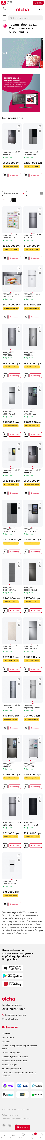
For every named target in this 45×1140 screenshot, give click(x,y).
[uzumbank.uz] (8, 1085)
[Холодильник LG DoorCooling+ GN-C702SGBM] (33, 806)
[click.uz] (37, 1085)
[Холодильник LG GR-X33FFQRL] (12, 454)
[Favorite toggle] (18, 126)
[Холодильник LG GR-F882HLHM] (33, 337)
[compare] (18, 131)
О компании (7, 1034)
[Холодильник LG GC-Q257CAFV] (33, 164)
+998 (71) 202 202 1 (4, 9)
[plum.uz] (22, 1085)
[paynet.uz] (37, 1094)
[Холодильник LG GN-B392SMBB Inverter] (33, 630)
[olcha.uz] (22, 9)
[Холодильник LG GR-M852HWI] (33, 219)
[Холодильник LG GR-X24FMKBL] (12, 748)
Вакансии (6, 1042)
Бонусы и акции (9, 1065)
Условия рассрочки (11, 1069)
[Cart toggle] (5, 175)
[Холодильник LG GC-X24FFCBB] (33, 395)
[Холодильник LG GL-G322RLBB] (12, 717)
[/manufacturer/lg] (22, 68)
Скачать (38, 3)
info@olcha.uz (11, 1019)
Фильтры (24, 1128)
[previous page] (4, 200)
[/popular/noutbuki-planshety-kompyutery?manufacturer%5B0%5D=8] (21, 75)
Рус (41, 9)
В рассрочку (14, 175)
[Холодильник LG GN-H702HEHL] (12, 219)
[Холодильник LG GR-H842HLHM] (12, 278)
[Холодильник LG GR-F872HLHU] (12, 337)
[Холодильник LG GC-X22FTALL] (33, 748)
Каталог (4, 17)
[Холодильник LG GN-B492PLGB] (12, 395)
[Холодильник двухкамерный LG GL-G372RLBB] (33, 689)
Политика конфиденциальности (16, 1119)
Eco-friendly (8, 1038)
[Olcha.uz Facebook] (4, 1125)
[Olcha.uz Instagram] (10, 1125)
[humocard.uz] (22, 1094)
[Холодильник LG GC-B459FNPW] (12, 572)
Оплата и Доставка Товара (15, 1057)
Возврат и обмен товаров (14, 1061)
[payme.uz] (8, 1094)
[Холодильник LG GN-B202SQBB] (12, 865)
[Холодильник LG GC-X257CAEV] (33, 513)
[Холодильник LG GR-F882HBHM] (33, 278)
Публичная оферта (11, 1053)
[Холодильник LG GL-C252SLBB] (12, 806)
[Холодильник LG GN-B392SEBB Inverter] (12, 630)
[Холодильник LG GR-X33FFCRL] (12, 164)
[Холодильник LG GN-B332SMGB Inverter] (33, 572)
